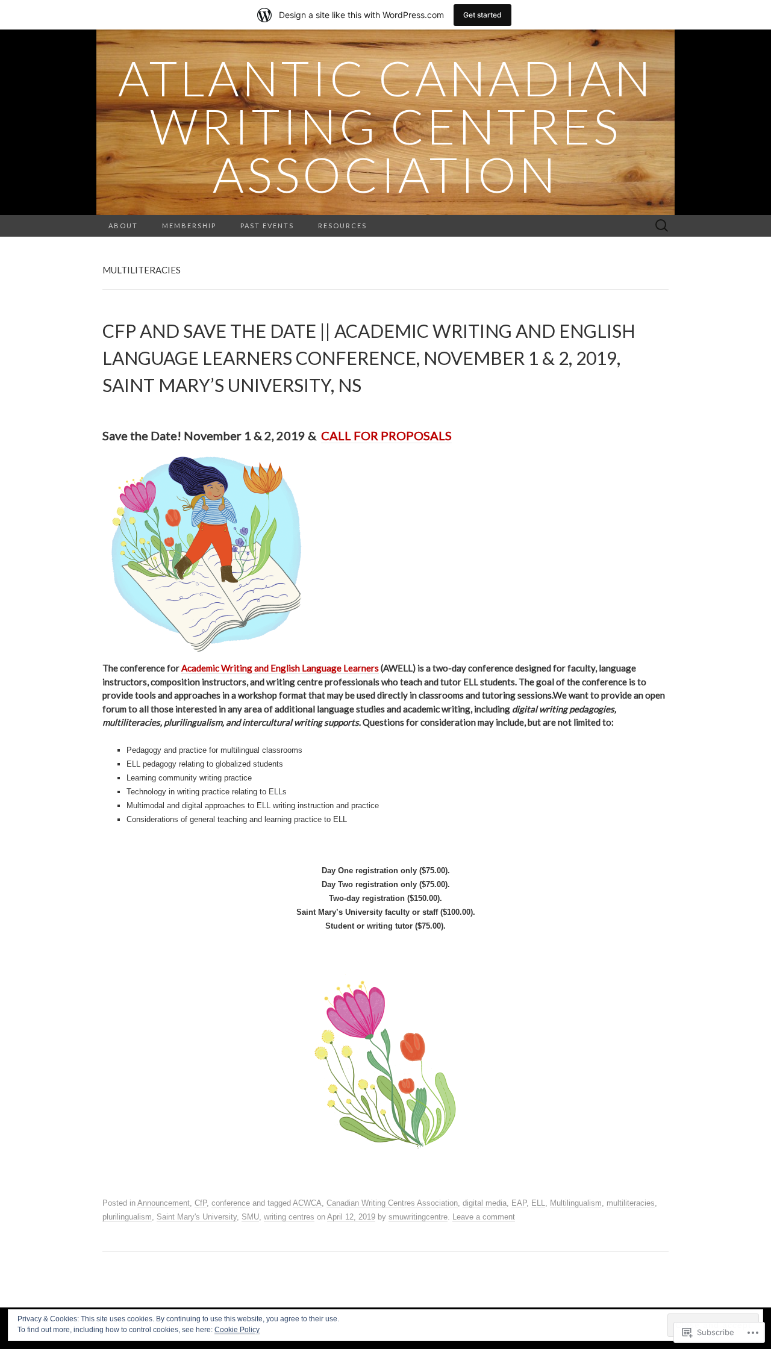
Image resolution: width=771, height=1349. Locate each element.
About (123, 225)
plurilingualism (127, 1216)
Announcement (163, 1202)
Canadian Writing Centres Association (392, 1202)
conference (230, 1202)
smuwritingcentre (418, 1216)
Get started (482, 14)
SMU (250, 1216)
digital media (485, 1202)
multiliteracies (631, 1202)
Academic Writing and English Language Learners (280, 667)
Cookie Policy (237, 1330)
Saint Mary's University (197, 1216)
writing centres (289, 1216)
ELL (538, 1202)
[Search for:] (662, 226)
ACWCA (307, 1202)
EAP (518, 1202)
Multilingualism (576, 1202)
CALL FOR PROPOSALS (386, 435)
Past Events (267, 225)
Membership (189, 225)
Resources (342, 225)
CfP (201, 1202)
